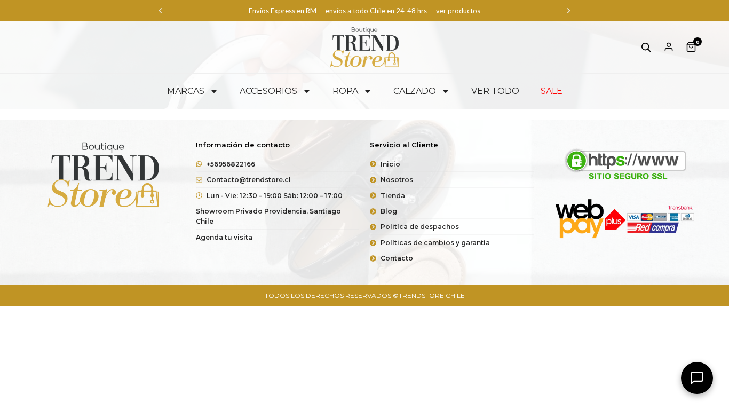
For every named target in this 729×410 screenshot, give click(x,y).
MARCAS (185, 91)
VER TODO (495, 91)
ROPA (345, 91)
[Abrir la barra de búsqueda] (646, 47)
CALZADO (414, 91)
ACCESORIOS (268, 91)
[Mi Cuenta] (668, 47)
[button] (160, 10)
